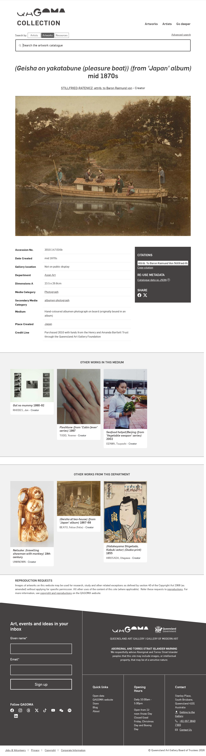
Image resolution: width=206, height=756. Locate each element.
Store (96, 703)
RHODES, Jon (20, 410)
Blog (95, 707)
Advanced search (181, 34)
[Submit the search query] (17, 45)
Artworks (151, 24)
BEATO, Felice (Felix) (71, 527)
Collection (39, 22)
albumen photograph (57, 300)
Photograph (51, 292)
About (96, 711)
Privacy (35, 750)
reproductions (175, 589)
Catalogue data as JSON (152, 280)
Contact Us (186, 729)
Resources (62, 35)
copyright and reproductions (56, 593)
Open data (98, 695)
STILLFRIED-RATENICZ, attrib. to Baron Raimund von (96, 88)
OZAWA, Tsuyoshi (116, 443)
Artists (167, 24)
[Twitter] (145, 295)
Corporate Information (73, 750)
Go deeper (183, 24)
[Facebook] (139, 295)
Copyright (50, 750)
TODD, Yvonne (68, 435)
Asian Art (50, 275)
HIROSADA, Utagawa (118, 558)
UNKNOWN (19, 561)
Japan (48, 324)
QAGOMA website (103, 699)
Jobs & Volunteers (15, 750)
